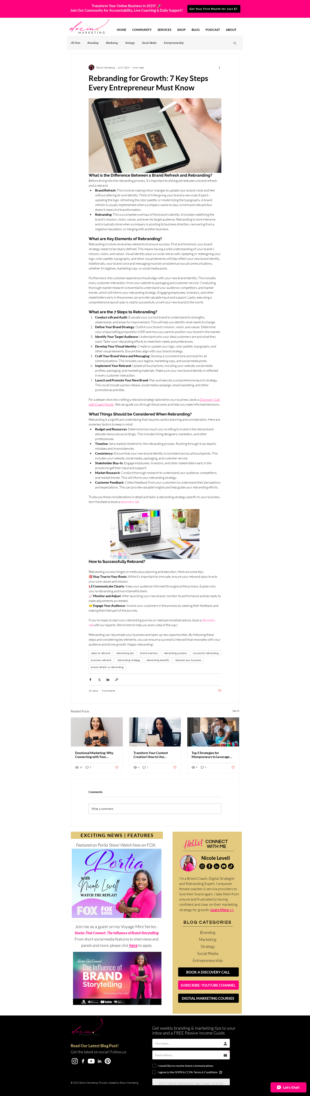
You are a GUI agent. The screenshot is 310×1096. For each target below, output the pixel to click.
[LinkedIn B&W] (99, 1061)
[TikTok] (231, 866)
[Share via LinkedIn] (108, 679)
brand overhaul (149, 653)
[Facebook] (209, 866)
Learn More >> (222, 910)
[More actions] (219, 67)
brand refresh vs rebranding (107, 667)
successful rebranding (206, 653)
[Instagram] (202, 866)
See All (235, 710)
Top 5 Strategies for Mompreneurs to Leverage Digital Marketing (210, 755)
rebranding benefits (157, 660)
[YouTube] (224, 866)
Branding (93, 42)
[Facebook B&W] (83, 1061)
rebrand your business (188, 660)
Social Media (149, 42)
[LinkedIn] (216, 866)
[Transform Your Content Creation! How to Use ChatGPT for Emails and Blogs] (155, 732)
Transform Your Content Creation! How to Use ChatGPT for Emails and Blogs (154, 755)
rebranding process (175, 653)
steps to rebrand (100, 653)
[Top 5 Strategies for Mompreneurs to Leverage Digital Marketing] (213, 732)
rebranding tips (125, 653)
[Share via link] (116, 679)
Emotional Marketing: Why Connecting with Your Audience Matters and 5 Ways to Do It (96, 755)
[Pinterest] (108, 1061)
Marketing (112, 42)
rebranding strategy (128, 660)
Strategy (130, 42)
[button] (234, 42)
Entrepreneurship (174, 42)
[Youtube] (91, 1061)
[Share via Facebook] (90, 679)
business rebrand (101, 660)
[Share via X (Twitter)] (99, 679)
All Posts (75, 42)
